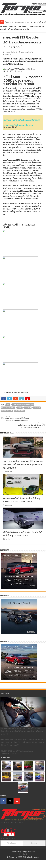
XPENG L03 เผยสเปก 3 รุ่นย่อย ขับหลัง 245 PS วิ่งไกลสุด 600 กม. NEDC (22, 533)
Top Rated (11, 843)
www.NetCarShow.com (18, 392)
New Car (12, 26)
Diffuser (28, 408)
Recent (34, 843)
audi (7, 405)
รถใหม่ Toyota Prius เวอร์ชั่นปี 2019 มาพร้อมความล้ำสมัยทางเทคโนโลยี (17, 418)
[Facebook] (3, 801)
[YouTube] (17, 801)
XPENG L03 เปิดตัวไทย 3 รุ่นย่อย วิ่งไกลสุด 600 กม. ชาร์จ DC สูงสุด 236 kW (22, 500)
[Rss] (20, 854)
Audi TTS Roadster (8, 408)
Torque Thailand (11, 52)
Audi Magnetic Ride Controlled (23, 405)
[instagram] (26, 854)
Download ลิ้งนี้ (10, 127)
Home (4, 26)
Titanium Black (7, 411)
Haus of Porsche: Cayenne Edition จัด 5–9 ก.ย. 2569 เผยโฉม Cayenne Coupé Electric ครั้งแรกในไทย (23, 464)
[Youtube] (24, 854)
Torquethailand (28, 851)
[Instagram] (10, 801)
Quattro (37, 408)
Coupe (20, 408)
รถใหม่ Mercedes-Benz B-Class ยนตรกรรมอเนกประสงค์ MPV (29, 425)
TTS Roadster (19, 411)
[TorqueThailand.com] (23, 8)
